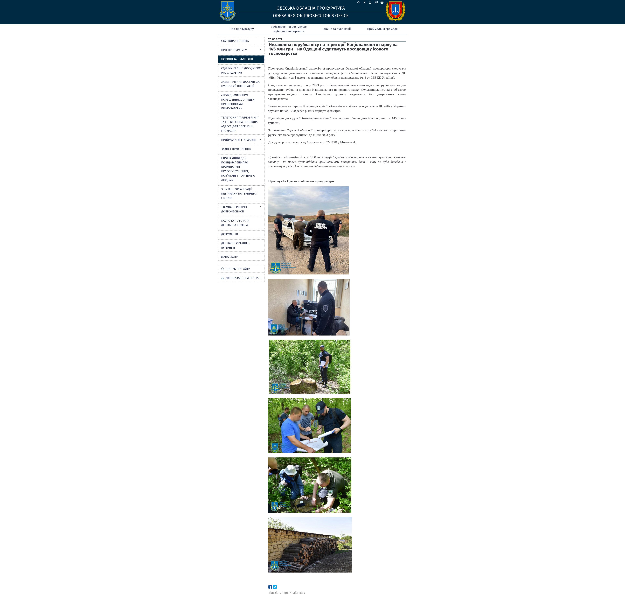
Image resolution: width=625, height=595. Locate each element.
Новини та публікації (336, 29)
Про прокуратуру (242, 29)
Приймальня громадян (383, 29)
